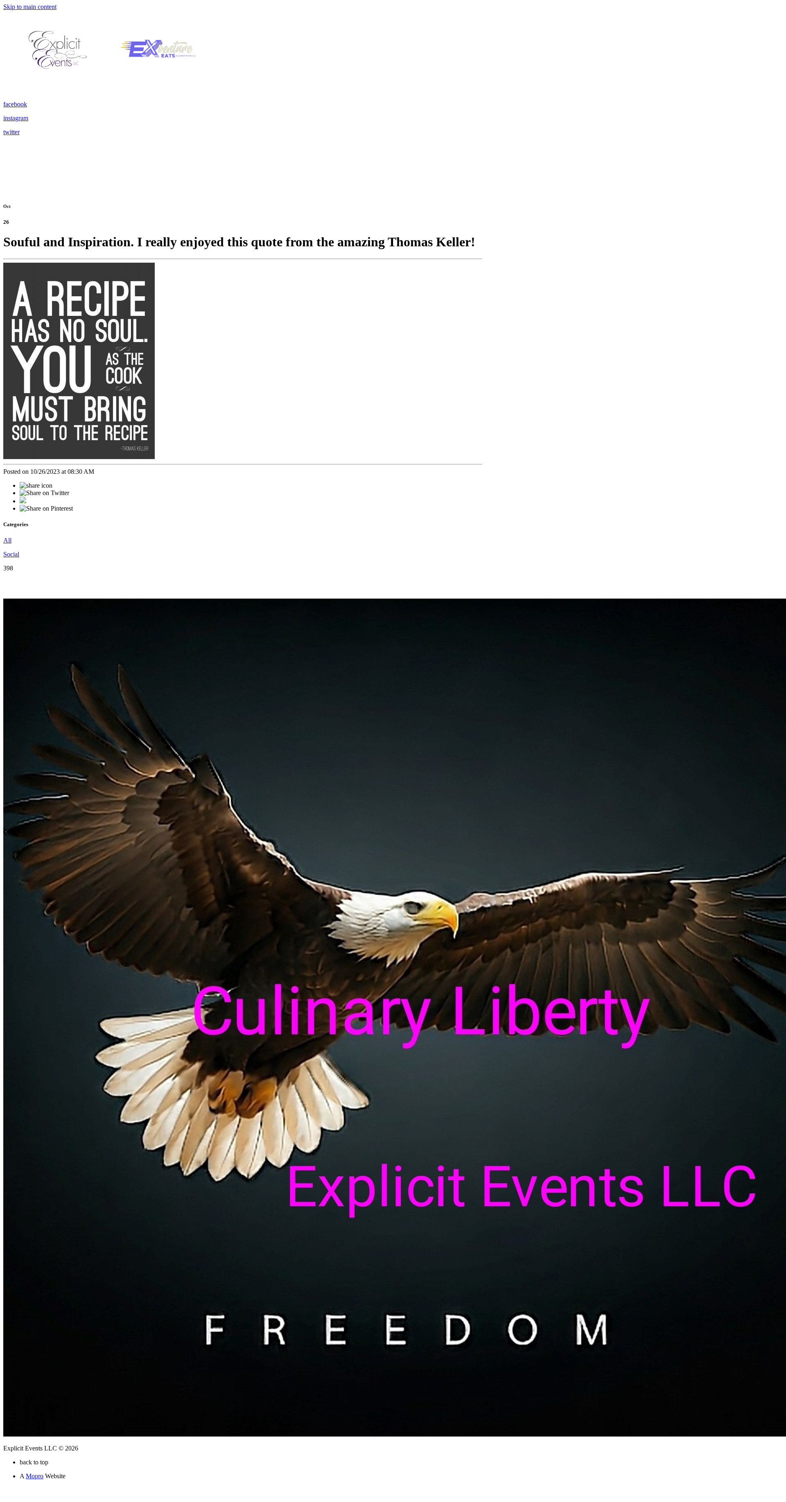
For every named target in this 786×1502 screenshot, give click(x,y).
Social (11, 554)
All (7, 540)
